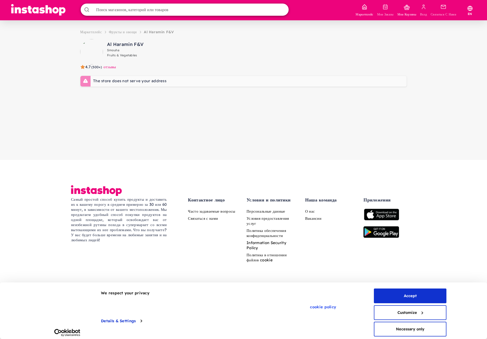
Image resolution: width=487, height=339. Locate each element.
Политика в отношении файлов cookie (267, 257)
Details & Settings (118, 320)
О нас (310, 211)
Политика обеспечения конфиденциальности (266, 233)
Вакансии (313, 218)
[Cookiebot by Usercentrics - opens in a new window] (67, 332)
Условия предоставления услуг (268, 221)
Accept (410, 295)
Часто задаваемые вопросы (211, 211)
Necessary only (410, 329)
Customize (407, 312)
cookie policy (323, 306)
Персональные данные (266, 211)
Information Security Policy (266, 245)
